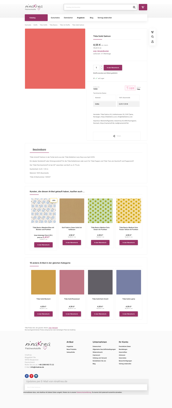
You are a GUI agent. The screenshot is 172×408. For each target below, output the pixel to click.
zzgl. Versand (53, 328)
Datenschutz (97, 346)
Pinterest (31, 376)
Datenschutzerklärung (84, 392)
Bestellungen (123, 349)
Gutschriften (123, 352)
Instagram (36, 376)
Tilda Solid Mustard (43, 299)
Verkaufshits (71, 352)
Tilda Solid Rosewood (72, 299)
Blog (94, 363)
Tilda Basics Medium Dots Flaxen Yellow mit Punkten (128, 228)
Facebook (27, 376)
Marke (139, 87)
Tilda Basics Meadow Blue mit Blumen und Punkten (43, 228)
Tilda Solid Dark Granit (100, 299)
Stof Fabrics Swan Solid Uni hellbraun (72, 228)
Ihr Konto (123, 342)
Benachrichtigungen (125, 361)
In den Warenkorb (113, 67)
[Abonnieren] (144, 387)
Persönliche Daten (125, 346)
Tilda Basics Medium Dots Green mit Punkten (100, 228)
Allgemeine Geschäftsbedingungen (104, 349)
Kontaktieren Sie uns (99, 361)
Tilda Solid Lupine (128, 299)
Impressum (96, 355)
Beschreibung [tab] (39, 149)
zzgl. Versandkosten (101, 51)
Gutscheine (122, 358)
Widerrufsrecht (98, 352)
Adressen (122, 355)
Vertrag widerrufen (125, 363)
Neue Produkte (71, 349)
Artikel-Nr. (96, 87)
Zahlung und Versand (100, 358)
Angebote (70, 346)
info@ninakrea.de (37, 367)
